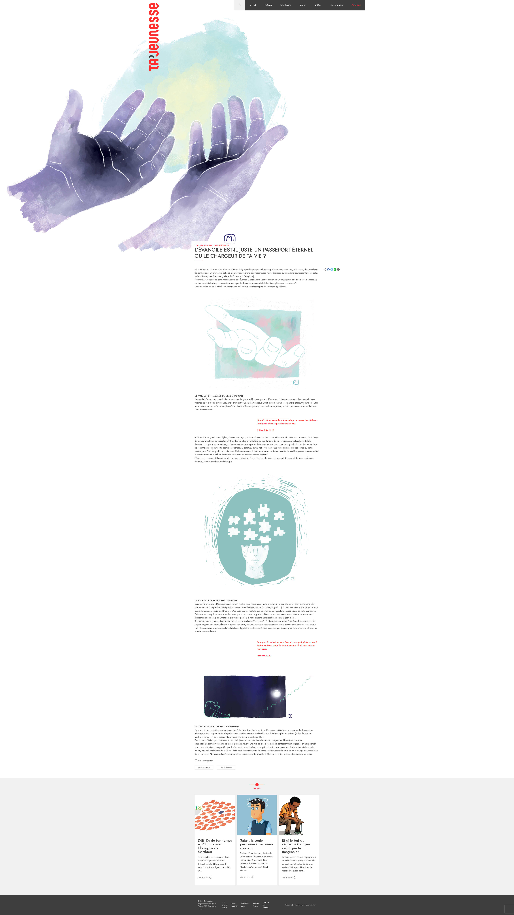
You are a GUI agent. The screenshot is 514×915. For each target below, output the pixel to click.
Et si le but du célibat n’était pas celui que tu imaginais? (296, 846)
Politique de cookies (266, 905)
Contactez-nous (245, 904)
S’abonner (356, 5)
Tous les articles (203, 245)
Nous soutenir (336, 5)
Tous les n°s (285, 5)
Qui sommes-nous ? (225, 905)
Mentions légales (256, 904)
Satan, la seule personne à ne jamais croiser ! (256, 844)
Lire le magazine (205, 760)
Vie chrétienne (221, 245)
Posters (302, 5)
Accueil (253, 5)
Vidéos (318, 5)
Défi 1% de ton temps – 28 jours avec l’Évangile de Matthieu (215, 846)
